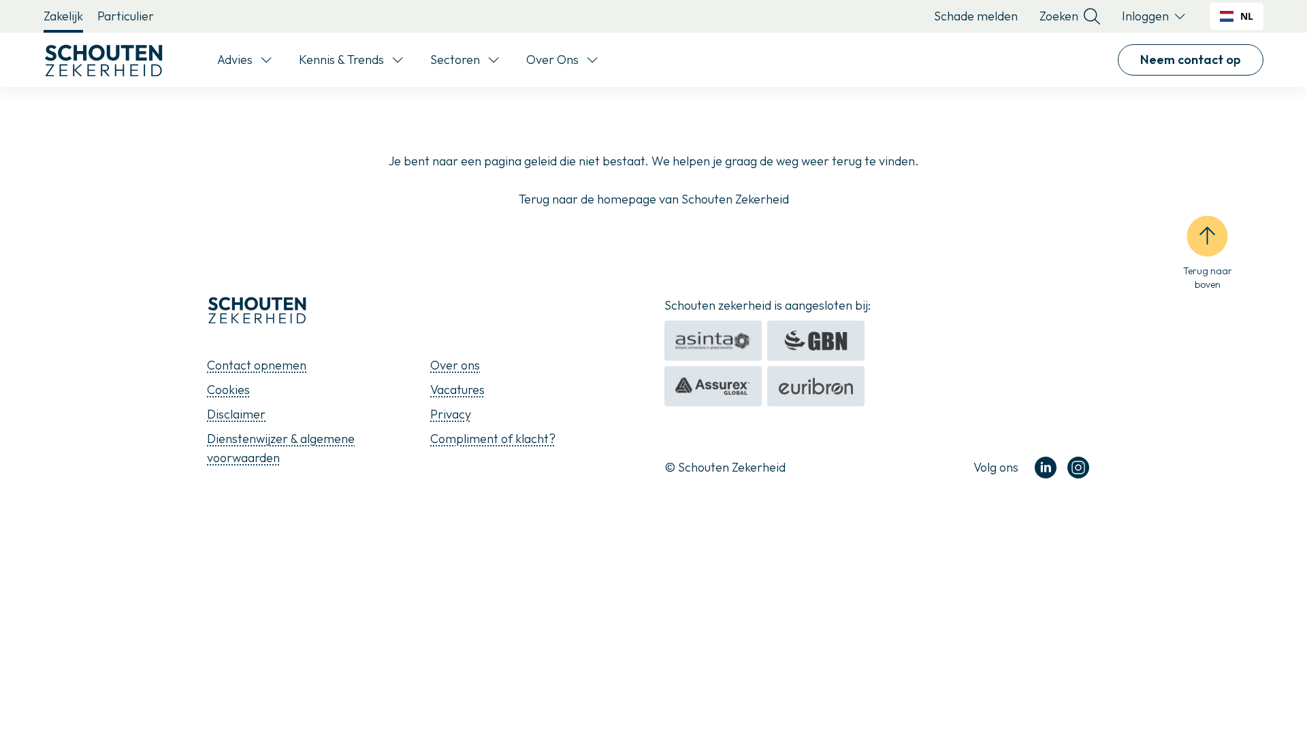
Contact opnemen (256, 365)
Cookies (228, 389)
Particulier (125, 16)
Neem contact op (1190, 59)
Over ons (455, 365)
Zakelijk (63, 16)
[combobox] (1236, 16)
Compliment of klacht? (492, 438)
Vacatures (457, 389)
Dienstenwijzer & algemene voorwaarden (281, 448)
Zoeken (1058, 16)
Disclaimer (236, 414)
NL (1246, 16)
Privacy (450, 414)
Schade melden (976, 16)
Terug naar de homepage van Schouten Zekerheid (654, 199)
